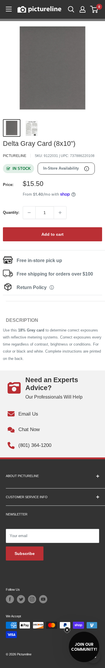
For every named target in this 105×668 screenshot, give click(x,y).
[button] (84, 647)
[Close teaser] (67, 630)
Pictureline (14, 156)
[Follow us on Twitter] (21, 599)
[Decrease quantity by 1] (29, 212)
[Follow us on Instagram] (32, 599)
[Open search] (71, 9)
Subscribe (25, 553)
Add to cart (52, 234)
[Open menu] (9, 9)
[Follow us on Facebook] (10, 599)
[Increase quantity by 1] (60, 212)
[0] (94, 9)
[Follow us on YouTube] (43, 599)
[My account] (82, 9)
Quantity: (11, 212)
